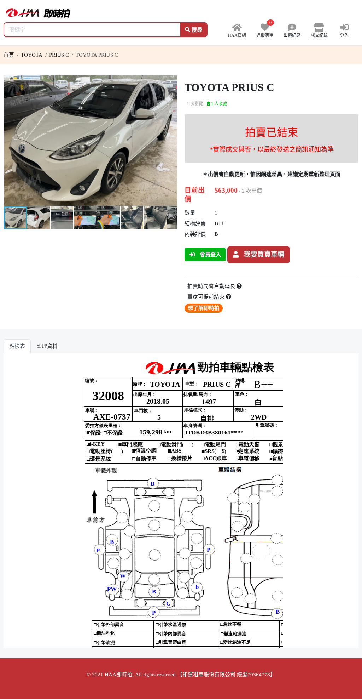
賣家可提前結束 (206, 297)
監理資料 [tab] (47, 346)
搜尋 (196, 30)
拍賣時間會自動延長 (212, 286)
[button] (170, 81)
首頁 (9, 55)
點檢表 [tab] (17, 346)
